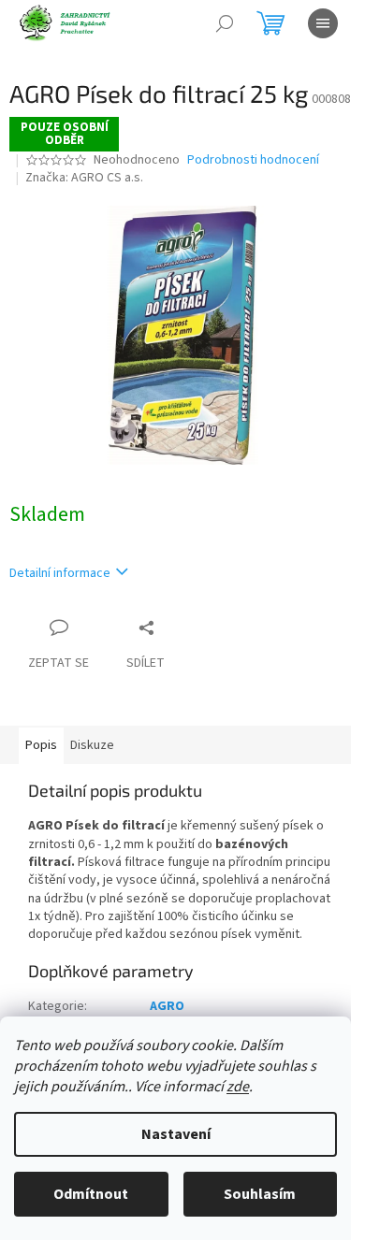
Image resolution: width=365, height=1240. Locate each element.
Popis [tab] (41, 745)
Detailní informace (59, 573)
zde (237, 1086)
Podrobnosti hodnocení (253, 160)
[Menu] (323, 23)
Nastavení (176, 1134)
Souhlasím (260, 1194)
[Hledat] (224, 23)
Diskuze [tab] (92, 745)
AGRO (167, 1006)
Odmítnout (90, 1194)
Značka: (84, 177)
